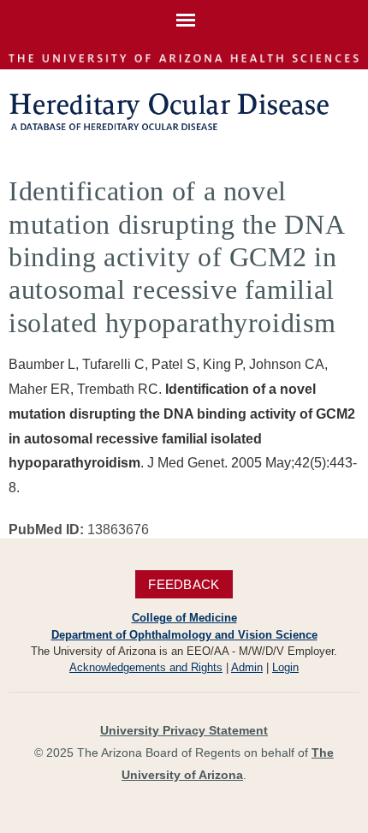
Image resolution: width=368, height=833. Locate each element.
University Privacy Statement (184, 730)
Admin (247, 667)
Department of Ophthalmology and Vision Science (184, 634)
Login (285, 667)
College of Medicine (184, 617)
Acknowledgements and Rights (146, 667)
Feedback (183, 584)
